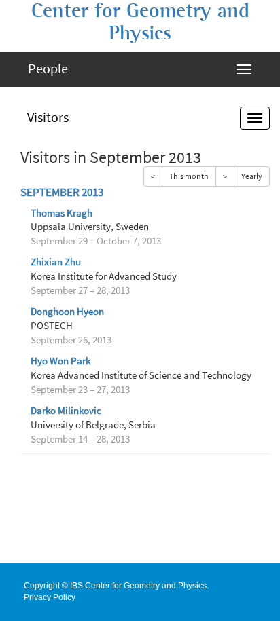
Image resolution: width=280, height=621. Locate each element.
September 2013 (61, 192)
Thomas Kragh (61, 213)
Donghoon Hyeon (67, 311)
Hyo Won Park (60, 361)
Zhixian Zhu (56, 262)
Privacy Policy (49, 597)
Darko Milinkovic (66, 410)
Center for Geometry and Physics (140, 22)
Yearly (251, 176)
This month (189, 176)
